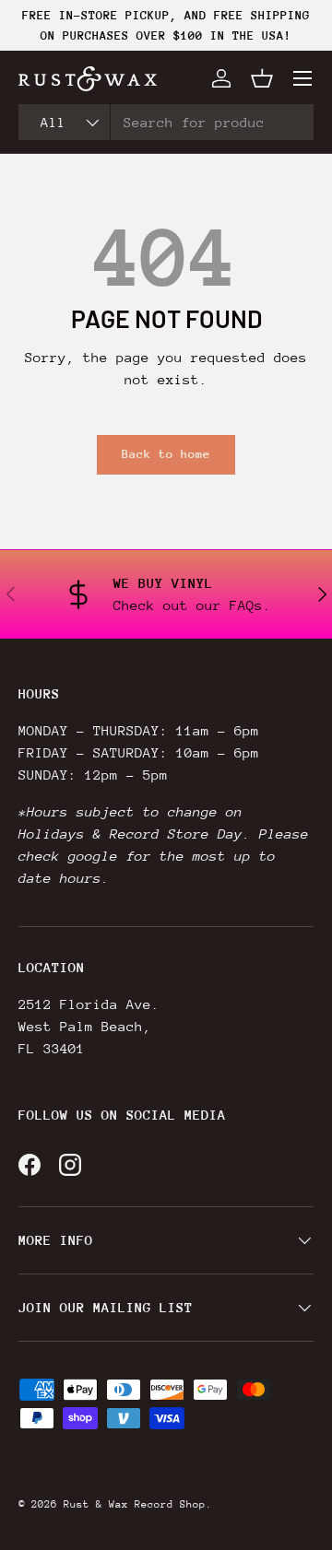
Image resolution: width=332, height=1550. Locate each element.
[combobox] (166, 122)
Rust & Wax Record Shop (135, 1504)
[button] (262, 78)
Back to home (166, 454)
